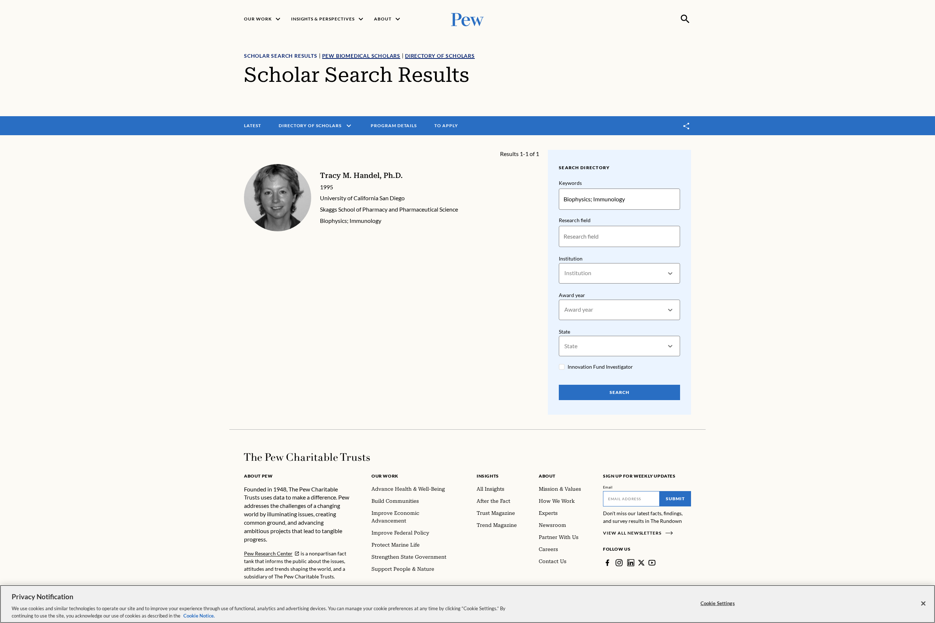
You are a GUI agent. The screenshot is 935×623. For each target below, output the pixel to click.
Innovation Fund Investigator (600, 367)
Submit (675, 498)
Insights (488, 476)
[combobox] (564, 273)
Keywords (570, 183)
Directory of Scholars (440, 56)
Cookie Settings (718, 603)
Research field (575, 220)
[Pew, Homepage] (467, 18)
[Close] (923, 604)
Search (619, 392)
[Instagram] (619, 562)
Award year (572, 295)
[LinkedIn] (630, 562)
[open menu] (348, 125)
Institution (571, 258)
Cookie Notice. (199, 615)
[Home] (307, 457)
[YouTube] (652, 562)
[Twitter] (641, 562)
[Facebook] (607, 562)
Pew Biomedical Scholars (361, 56)
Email (608, 487)
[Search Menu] (685, 19)
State (564, 331)
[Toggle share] (686, 126)
